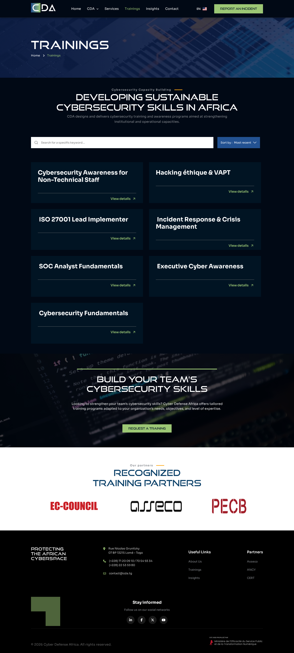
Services (112, 9)
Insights (152, 9)
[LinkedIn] (131, 620)
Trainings (132, 9)
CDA (91, 9)
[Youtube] (164, 620)
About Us (195, 561)
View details (121, 199)
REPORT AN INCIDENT (238, 8)
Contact (172, 9)
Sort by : (236, 142)
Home (76, 9)
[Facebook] (142, 620)
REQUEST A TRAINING (147, 428)
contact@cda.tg (120, 573)
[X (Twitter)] (153, 620)
